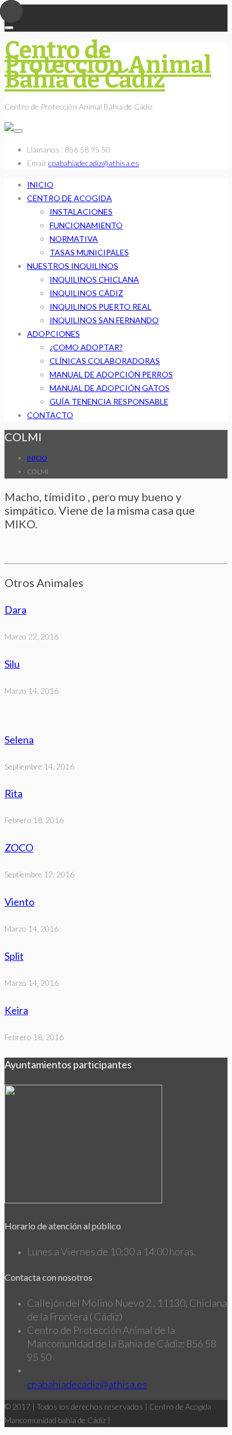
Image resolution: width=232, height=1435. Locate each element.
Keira (16, 1010)
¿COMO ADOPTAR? (86, 347)
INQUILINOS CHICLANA (94, 279)
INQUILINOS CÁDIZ (86, 293)
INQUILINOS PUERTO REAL (100, 306)
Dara (15, 609)
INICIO (40, 184)
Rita (14, 793)
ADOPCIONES (53, 333)
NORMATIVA (74, 238)
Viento (19, 901)
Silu (12, 664)
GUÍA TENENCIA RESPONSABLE (109, 401)
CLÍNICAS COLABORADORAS (105, 361)
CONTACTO (50, 415)
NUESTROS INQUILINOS (72, 266)
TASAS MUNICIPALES (89, 252)
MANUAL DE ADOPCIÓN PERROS (111, 374)
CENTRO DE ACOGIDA (69, 198)
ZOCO (19, 847)
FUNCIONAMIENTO (86, 225)
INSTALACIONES (81, 211)
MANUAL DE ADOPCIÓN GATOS (109, 388)
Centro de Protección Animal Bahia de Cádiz (108, 65)
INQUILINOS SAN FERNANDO (104, 320)
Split (14, 956)
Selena (19, 739)
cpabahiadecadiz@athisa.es (93, 163)
